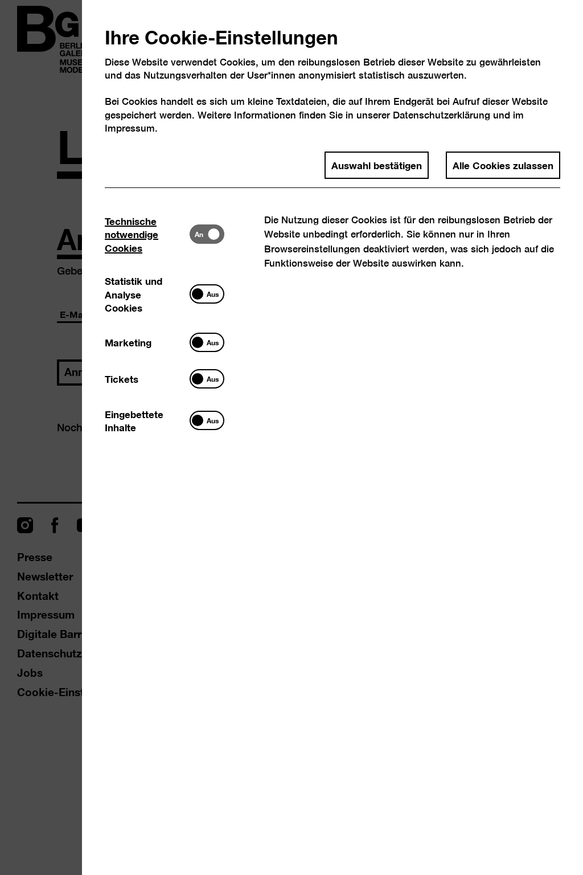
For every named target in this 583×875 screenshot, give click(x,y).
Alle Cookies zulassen (503, 165)
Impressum (130, 128)
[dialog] (291, 437)
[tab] (147, 233)
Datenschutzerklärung (441, 115)
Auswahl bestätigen (376, 165)
